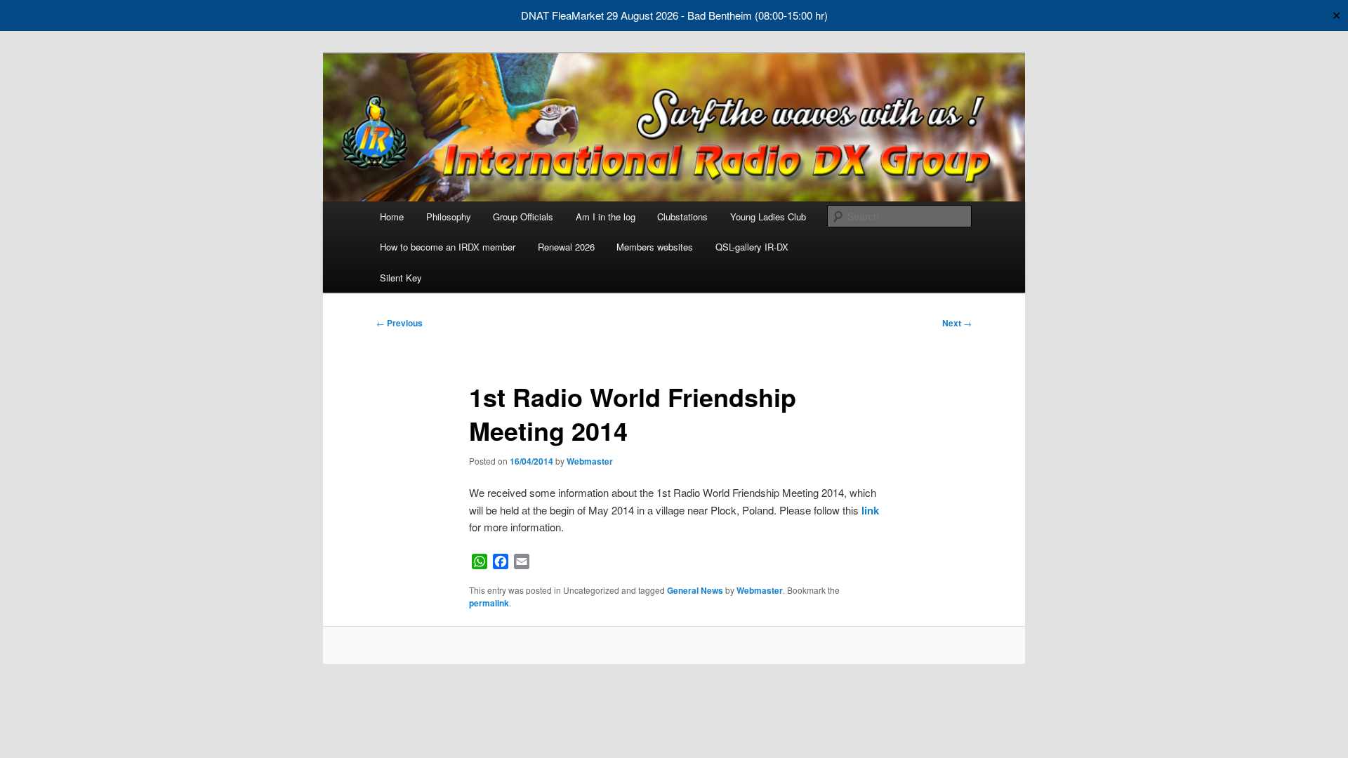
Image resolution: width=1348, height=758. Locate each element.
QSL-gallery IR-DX (751, 246)
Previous (399, 323)
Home (392, 216)
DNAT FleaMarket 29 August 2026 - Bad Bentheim (636, 15)
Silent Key (401, 277)
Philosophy (448, 216)
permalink (489, 603)
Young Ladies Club (768, 216)
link (870, 510)
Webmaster (590, 461)
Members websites (654, 246)
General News (695, 590)
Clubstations (682, 216)
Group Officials (523, 216)
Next (957, 323)
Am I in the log (605, 216)
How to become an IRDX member (447, 246)
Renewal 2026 (566, 246)
